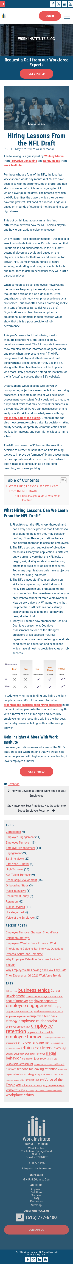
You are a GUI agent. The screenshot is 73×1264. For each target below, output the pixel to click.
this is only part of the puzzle (22, 418)
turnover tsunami (34, 1079)
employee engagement (29, 1005)
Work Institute (13, 165)
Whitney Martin (54, 156)
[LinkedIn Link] (64, 4)
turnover (58, 1074)
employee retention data (40, 1032)
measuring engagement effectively (49, 1064)
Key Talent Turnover (18, 874)
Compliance (13, 831)
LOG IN (50, 15)
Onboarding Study (17, 885)
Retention (13, 784)
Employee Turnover (18, 842)
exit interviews (48, 1047)
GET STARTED (37, 73)
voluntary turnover (32, 1085)
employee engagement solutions (48, 1011)
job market (27, 1058)
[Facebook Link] (52, 4)
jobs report (40, 1058)
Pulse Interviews (16, 890)
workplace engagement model (48, 1090)
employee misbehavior (37, 1021)
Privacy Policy (33, 1254)
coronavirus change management (44, 996)
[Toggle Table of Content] (62, 480)
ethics (27, 1047)
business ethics (34, 990)
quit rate (11, 1069)
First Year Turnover (17, 864)
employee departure (43, 1001)
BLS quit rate (11, 991)
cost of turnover (17, 1001)
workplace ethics (20, 1095)
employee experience (17, 1016)
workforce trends (15, 1090)
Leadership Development (21, 880)
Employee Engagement (20, 837)
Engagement (14, 853)
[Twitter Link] (58, 4)
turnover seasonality (15, 1080)
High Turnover (14, 869)
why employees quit (53, 1085)
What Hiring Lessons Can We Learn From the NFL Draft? (33, 488)
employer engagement (35, 1042)
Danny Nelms (51, 160)
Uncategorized (15, 912)
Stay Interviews (15, 907)
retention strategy (23, 1074)
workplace (30, 1090)
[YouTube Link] (70, 4)
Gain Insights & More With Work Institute (41, 498)
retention (51, 1069)
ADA (44, 1254)
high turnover (37, 1053)
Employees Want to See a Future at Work (31, 943)
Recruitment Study (17, 896)
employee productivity (18, 1026)
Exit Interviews (15, 858)
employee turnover (25, 1036)
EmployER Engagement (20, 848)
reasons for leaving (30, 1069)
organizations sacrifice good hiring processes (33, 705)
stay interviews (43, 1074)
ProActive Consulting (23, 160)
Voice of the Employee (20, 917)
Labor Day (52, 1059)
